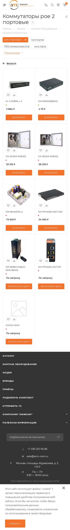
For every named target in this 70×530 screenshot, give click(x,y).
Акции (7, 372)
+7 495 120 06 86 (37, 448)
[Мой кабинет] (58, 5)
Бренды (8, 381)
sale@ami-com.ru (37, 456)
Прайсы (8, 389)
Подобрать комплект (18, 397)
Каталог (8, 356)
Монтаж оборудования (20, 364)
